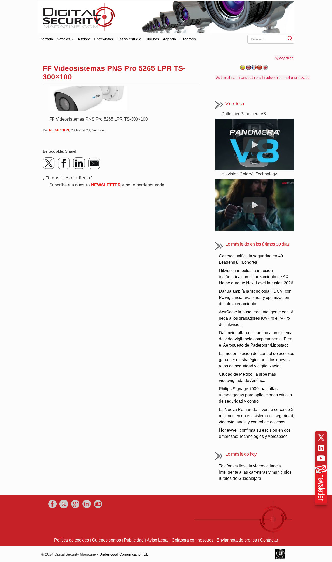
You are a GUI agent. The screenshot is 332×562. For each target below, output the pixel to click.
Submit (290, 38)
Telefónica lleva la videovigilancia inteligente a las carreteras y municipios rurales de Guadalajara (255, 472)
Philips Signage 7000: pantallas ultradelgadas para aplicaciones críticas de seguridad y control (255, 395)
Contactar (269, 540)
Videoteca (234, 103)
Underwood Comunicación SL (123, 554)
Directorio (187, 39)
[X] (49, 163)
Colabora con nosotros (192, 540)
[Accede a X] (321, 437)
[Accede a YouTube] (321, 458)
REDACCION (59, 130)
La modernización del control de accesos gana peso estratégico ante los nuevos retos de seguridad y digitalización (256, 359)
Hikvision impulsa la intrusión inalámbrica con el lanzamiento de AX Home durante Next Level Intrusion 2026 (256, 276)
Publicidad (134, 540)
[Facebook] (64, 163)
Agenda (169, 39)
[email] (94, 163)
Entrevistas (103, 39)
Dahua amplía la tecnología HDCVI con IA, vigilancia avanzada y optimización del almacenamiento (255, 297)
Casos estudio (129, 39)
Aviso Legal (158, 540)
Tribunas (152, 39)
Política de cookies (71, 540)
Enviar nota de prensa (237, 540)
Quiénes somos (106, 540)
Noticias (64, 39)
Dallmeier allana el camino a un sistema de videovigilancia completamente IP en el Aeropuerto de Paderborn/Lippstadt (256, 339)
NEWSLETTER (106, 184)
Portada (46, 38)
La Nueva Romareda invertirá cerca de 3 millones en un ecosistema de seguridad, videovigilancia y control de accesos (256, 415)
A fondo (84, 39)
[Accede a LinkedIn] (321, 448)
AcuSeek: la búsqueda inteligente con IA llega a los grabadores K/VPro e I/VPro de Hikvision (256, 318)
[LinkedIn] (79, 163)
